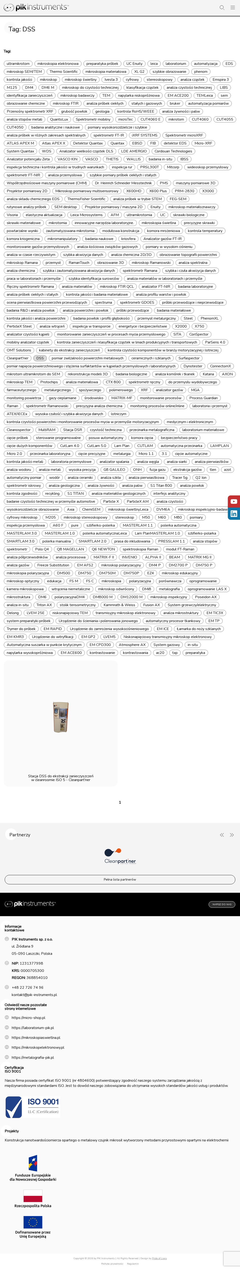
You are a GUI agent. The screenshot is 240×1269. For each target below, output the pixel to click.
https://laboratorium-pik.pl (33, 1027)
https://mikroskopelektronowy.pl (38, 1047)
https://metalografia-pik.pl (33, 1057)
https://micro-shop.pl (28, 1017)
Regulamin (133, 1263)
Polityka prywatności (112, 1263)
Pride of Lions (159, 1258)
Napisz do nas (222, 904)
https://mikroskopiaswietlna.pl (36, 1037)
